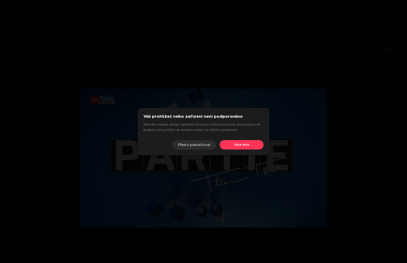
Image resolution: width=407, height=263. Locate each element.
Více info (241, 145)
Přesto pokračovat (194, 144)
